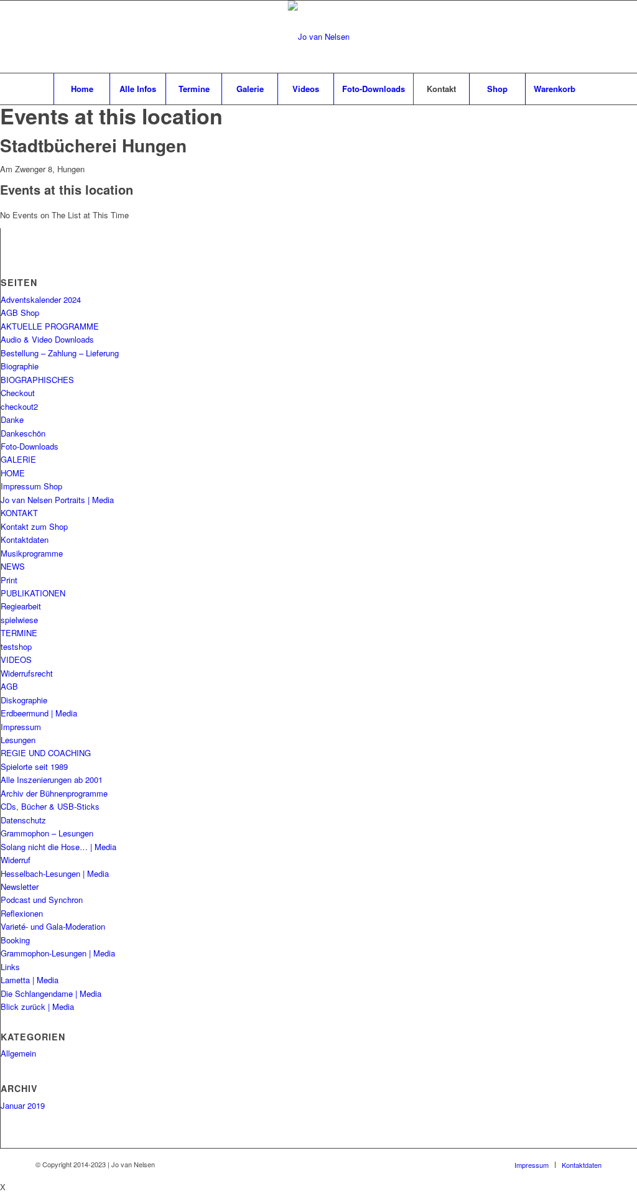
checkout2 (19, 406)
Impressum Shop (31, 486)
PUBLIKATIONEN (33, 593)
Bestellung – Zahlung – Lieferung (60, 353)
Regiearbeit (21, 606)
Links (10, 967)
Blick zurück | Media (37, 1006)
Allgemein (18, 1053)
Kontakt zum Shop (34, 526)
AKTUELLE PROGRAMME (50, 326)
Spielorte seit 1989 (34, 766)
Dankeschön (23, 433)
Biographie (20, 366)
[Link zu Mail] (573, 36)
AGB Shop (20, 312)
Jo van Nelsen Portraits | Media (57, 500)
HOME (13, 473)
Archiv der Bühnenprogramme (54, 793)
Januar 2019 (23, 1105)
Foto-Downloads (29, 446)
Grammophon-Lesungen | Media (58, 953)
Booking (15, 940)
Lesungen (18, 740)
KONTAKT (19, 513)
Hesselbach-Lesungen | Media (55, 873)
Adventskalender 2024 (41, 299)
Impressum (21, 727)
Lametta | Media (29, 980)
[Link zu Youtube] (592, 36)
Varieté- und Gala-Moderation (53, 926)
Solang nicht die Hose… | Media (58, 847)
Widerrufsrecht (27, 673)
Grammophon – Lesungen (47, 833)
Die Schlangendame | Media (51, 993)
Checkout (18, 393)
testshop (16, 646)
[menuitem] (81, 88)
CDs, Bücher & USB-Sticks (50, 806)
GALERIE (18, 459)
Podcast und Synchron (42, 899)
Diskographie (24, 700)
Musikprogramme (32, 553)
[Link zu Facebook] (555, 36)
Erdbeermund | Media (39, 713)
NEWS (13, 566)
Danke (12, 419)
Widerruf (15, 860)
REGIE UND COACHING (46, 753)
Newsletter (20, 886)
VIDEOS (16, 659)
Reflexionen (22, 913)
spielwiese (19, 620)
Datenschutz (23, 820)
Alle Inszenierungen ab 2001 (52, 779)
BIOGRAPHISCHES (37, 380)
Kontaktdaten (25, 539)
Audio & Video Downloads (47, 339)
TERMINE (19, 633)
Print (9, 580)
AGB (9, 686)
